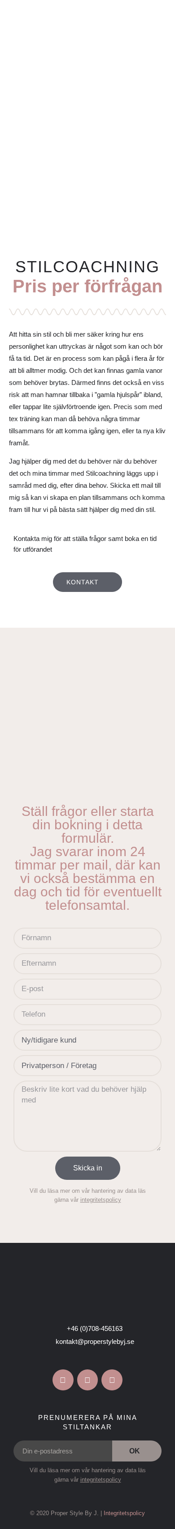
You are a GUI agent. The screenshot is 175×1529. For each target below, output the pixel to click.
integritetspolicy (100, 1199)
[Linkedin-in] (111, 1379)
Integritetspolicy (124, 1513)
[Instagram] (87, 1379)
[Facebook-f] (63, 1379)
